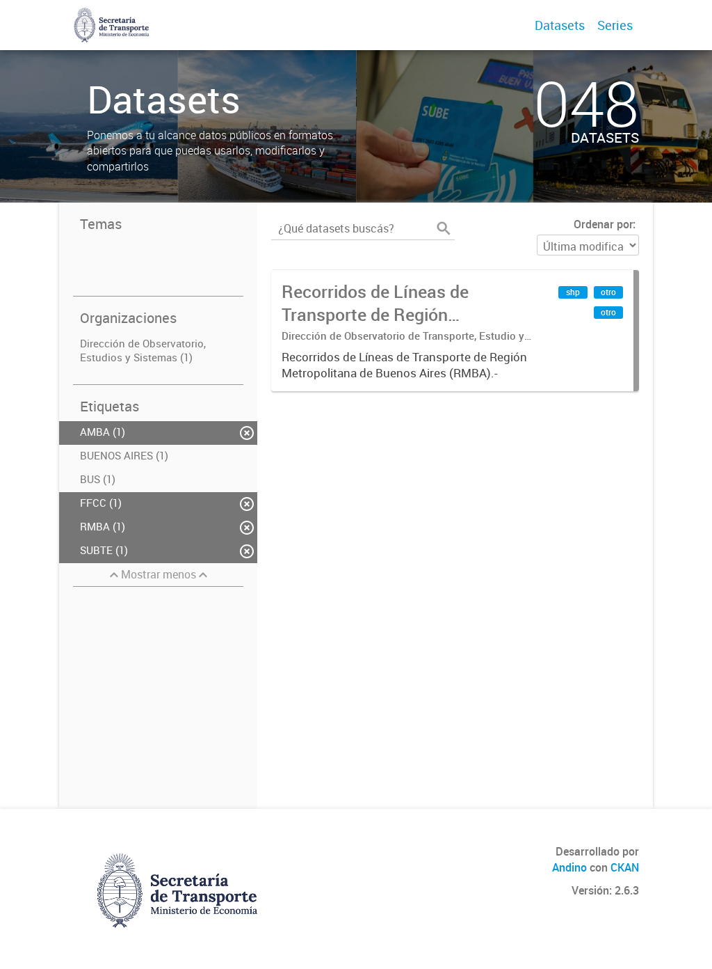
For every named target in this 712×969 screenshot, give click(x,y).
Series (615, 25)
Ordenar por (603, 224)
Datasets (560, 25)
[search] (443, 228)
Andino (569, 867)
